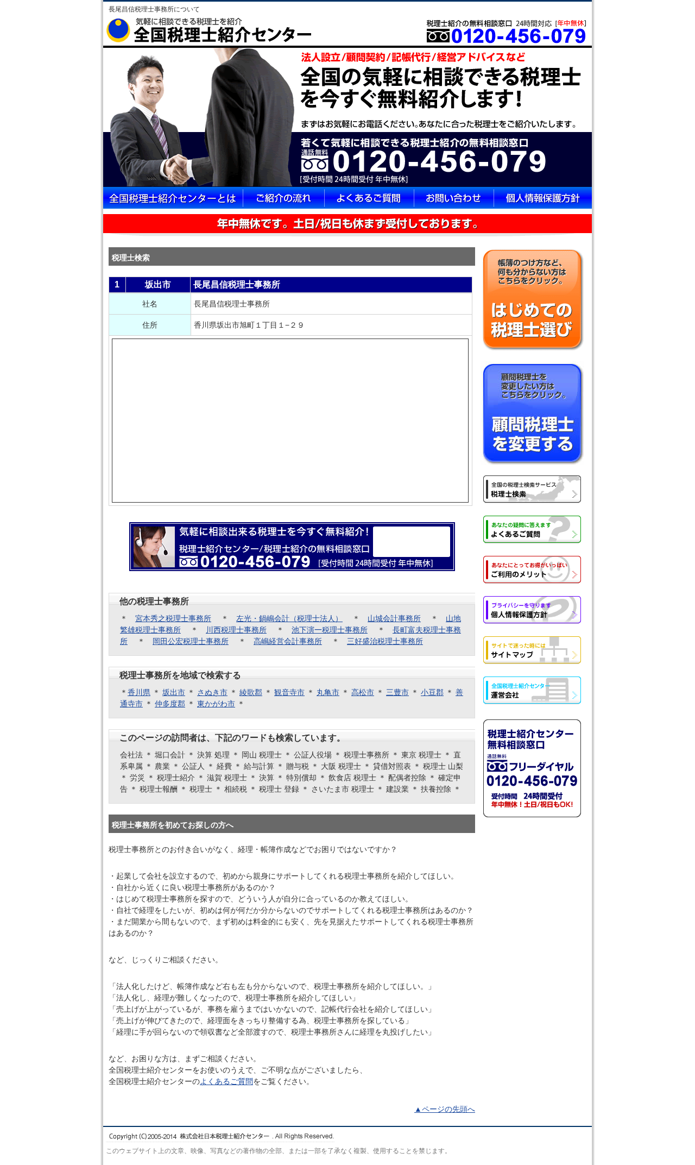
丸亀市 (328, 692)
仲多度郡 (170, 703)
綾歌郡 (250, 692)
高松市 (362, 692)
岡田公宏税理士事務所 (191, 641)
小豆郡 (432, 692)
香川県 (139, 692)
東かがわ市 (216, 703)
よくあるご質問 (226, 1081)
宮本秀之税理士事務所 (173, 618)
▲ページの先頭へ (444, 1109)
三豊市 (397, 692)
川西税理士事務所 (236, 629)
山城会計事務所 (394, 618)
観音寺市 (289, 692)
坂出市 (173, 692)
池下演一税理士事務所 (330, 629)
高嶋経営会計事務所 (288, 641)
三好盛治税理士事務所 (385, 641)
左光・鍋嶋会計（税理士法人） (289, 618)
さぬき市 (212, 692)
